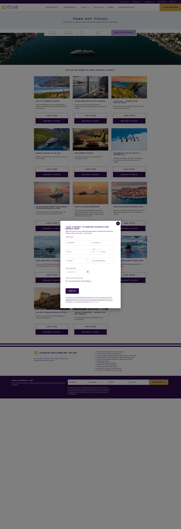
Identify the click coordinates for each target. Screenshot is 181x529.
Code (94, 249)
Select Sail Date (71, 268)
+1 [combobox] (93, 252)
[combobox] (76, 261)
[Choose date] (88, 272)
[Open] (87, 260)
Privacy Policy (95, 302)
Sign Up (72, 291)
